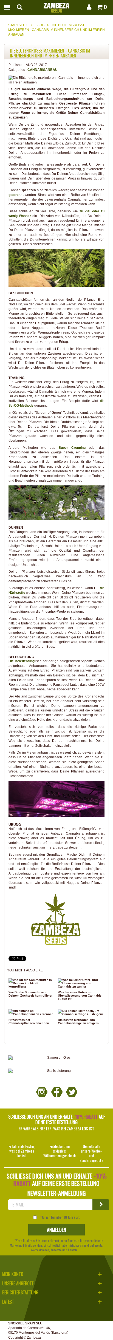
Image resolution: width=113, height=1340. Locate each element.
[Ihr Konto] (88, 7)
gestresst (16, 195)
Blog (39, 25)
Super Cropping (72, 448)
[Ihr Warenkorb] (98, 7)
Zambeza (34, 1337)
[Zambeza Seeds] (56, 6)
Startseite (18, 25)
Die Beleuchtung (22, 661)
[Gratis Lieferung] (56, 1071)
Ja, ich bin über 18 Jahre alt (61, 1217)
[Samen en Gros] (56, 1057)
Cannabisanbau (42, 70)
